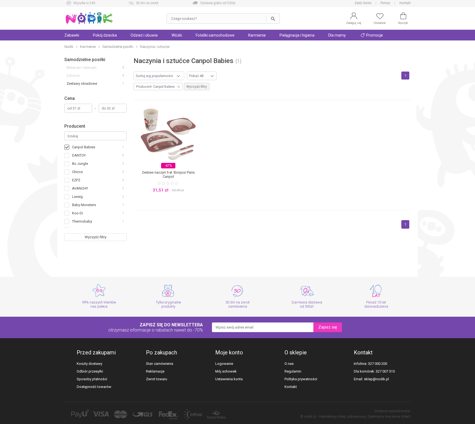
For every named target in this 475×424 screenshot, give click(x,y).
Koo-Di (77, 213)
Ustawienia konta (229, 379)
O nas (289, 364)
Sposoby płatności (92, 379)
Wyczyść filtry (95, 237)
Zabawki (71, 35)
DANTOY (79, 155)
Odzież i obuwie (144, 35)
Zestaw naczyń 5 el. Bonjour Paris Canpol (168, 174)
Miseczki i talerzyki (81, 67)
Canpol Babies (83, 147)
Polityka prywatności (301, 379)
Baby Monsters (84, 205)
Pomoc (385, 3)
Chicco (77, 172)
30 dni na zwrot (147, 3)
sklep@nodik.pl (376, 379)
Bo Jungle (80, 164)
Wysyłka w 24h (84, 3)
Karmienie (257, 35)
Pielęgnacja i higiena (297, 35)
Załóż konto (363, 3)
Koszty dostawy (89, 364)
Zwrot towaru (156, 379)
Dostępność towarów (94, 387)
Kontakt (405, 3)
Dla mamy (337, 35)
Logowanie (224, 364)
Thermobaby (82, 221)
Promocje (374, 35)
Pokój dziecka (105, 35)
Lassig (77, 197)
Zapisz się (327, 327)
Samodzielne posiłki (84, 59)
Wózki (177, 35)
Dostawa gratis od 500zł (217, 3)
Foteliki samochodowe (215, 35)
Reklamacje (155, 371)
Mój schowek (226, 371)
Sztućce (73, 75)
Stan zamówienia (159, 364)
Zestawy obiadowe (82, 83)
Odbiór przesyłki (90, 371)
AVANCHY (80, 188)
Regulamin (293, 371)
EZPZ (76, 180)
